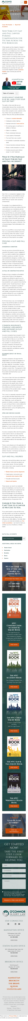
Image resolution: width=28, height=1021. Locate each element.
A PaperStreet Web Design (14, 1010)
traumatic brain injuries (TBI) (14, 476)
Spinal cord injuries (11, 481)
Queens (6, 558)
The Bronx (14, 983)
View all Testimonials (14, 831)
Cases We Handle (7, 25)
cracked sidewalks (17, 118)
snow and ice (20, 123)
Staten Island (7, 547)
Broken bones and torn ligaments (15, 472)
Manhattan (7, 550)
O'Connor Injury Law (13, 1004)
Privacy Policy (16, 1008)
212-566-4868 (14, 584)
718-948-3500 (14, 586)
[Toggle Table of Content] (16, 93)
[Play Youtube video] (14, 83)
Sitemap (9, 1008)
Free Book (14, 644)
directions (14, 940)
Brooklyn (6, 553)
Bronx (5, 555)
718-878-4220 (14, 968)
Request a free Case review (14, 900)
